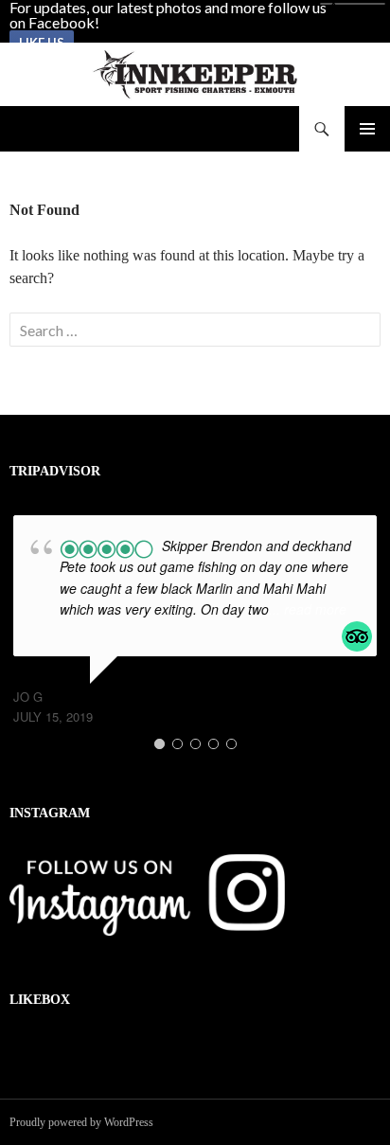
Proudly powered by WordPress (81, 1122)
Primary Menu (367, 129)
